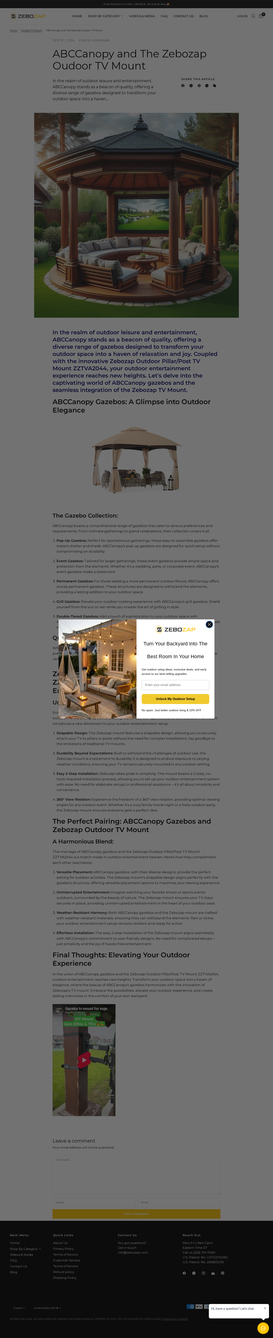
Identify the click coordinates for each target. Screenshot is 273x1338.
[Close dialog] (209, 624)
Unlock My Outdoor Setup (175, 699)
